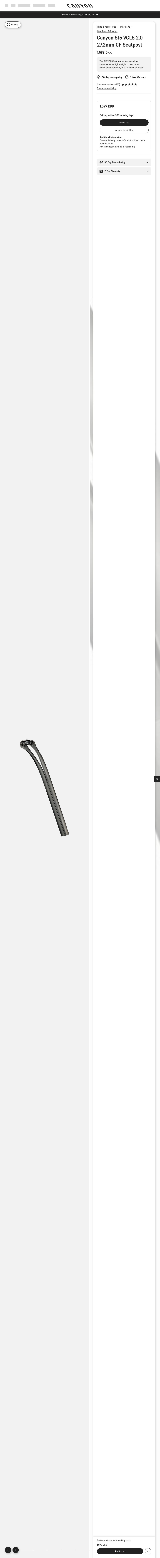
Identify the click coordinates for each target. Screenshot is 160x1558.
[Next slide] (15, 1550)
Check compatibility (106, 88)
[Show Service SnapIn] (157, 779)
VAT (111, 143)
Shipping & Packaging (124, 146)
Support (51, 5)
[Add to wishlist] (148, 1551)
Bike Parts (125, 26)
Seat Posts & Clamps (107, 31)
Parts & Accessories (106, 26)
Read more (139, 140)
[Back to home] (80, 5)
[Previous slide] (8, 1550)
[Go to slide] (41, 1550)
